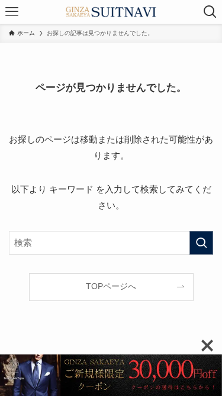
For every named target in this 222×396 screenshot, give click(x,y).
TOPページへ (111, 286)
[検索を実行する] (201, 243)
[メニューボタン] (12, 12)
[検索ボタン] (210, 12)
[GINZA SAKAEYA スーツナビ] (111, 12)
